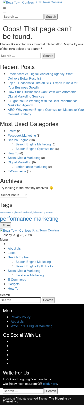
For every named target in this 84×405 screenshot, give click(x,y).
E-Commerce (17, 171)
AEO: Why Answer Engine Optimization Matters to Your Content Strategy (46, 111)
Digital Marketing (19, 162)
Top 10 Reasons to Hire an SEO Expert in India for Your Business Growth (42, 85)
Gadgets (14, 284)
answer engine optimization (16, 212)
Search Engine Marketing (33, 144)
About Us (14, 248)
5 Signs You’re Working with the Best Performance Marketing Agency (43, 103)
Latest (12, 131)
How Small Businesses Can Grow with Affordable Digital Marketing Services (42, 94)
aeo (2, 212)
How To (13, 153)
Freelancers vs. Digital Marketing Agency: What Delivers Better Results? (40, 76)
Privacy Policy (20, 317)
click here (50, 383)
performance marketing (31, 166)
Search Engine (18, 140)
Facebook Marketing (22, 135)
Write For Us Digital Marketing (31, 326)
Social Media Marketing (24, 157)
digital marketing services (41, 212)
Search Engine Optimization (35, 148)
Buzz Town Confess (45, 230)
